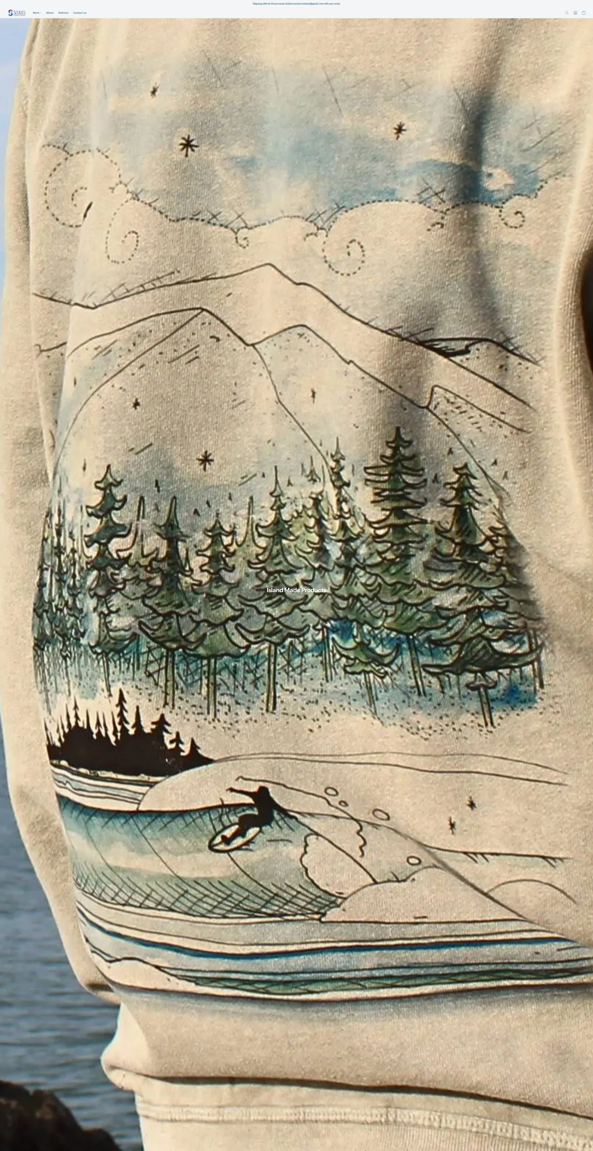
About (50, 12)
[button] (17, 13)
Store (36, 12)
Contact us (79, 12)
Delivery (63, 12)
